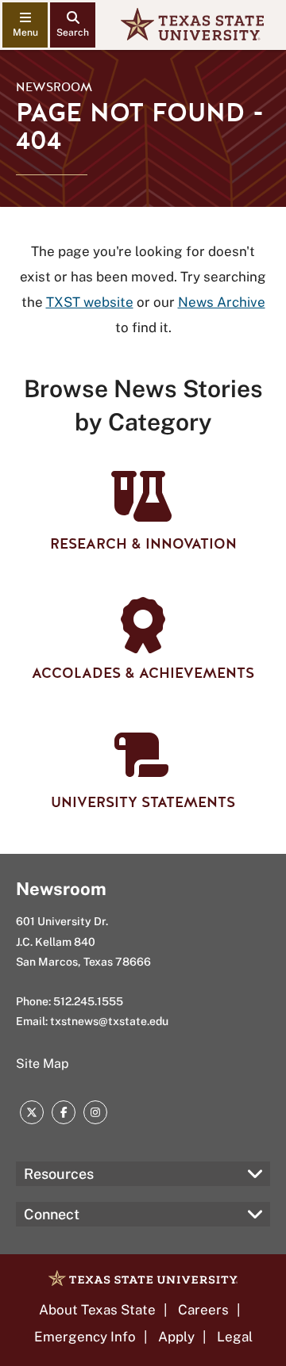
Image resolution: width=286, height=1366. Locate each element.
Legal (235, 1337)
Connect (51, 1214)
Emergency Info (85, 1337)
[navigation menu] (25, 25)
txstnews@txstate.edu (109, 1021)
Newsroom (54, 87)
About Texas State (97, 1310)
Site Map (42, 1063)
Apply (176, 1337)
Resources (59, 1173)
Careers (203, 1310)
